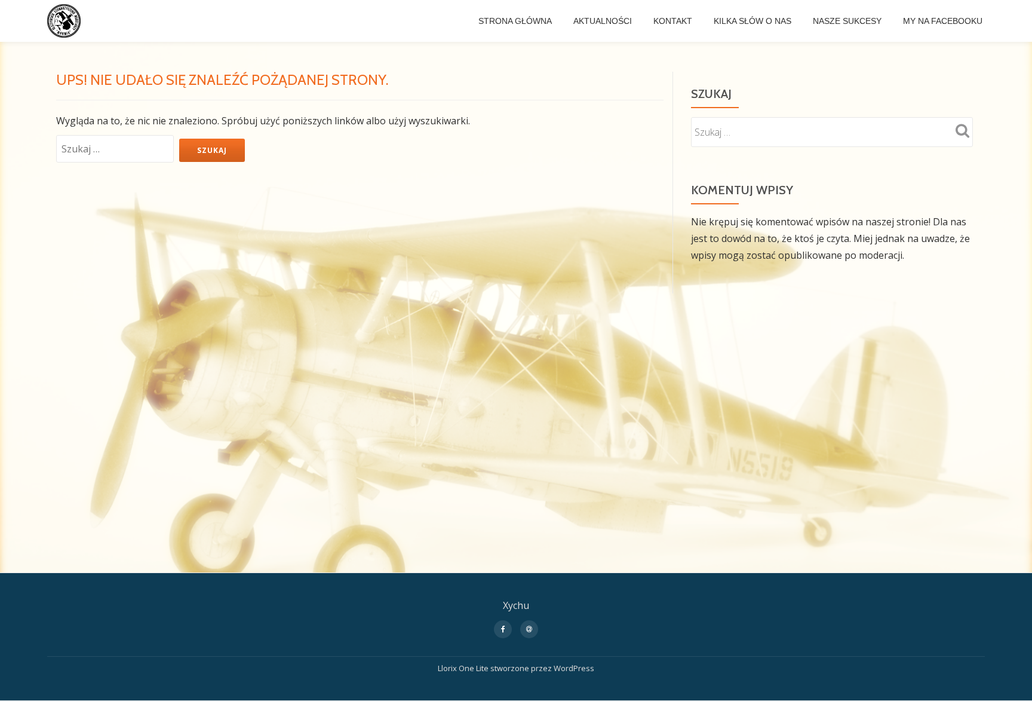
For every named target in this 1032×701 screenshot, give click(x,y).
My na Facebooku (942, 21)
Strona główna (515, 21)
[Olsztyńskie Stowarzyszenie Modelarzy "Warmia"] (66, 21)
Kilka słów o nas (752, 21)
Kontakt (672, 21)
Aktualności (602, 21)
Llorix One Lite (464, 668)
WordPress (574, 668)
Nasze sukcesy (847, 21)
